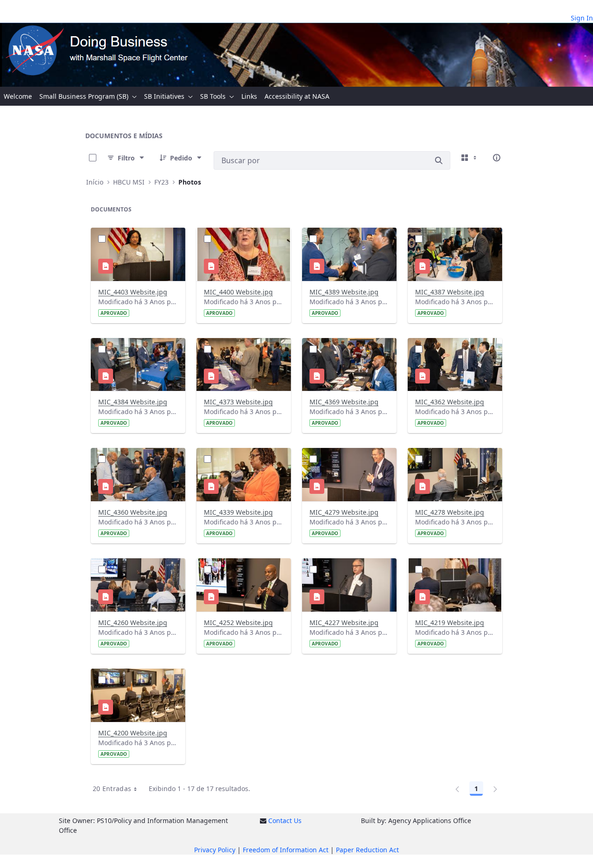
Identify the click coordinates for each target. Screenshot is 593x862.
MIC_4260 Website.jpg (132, 622)
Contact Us (285, 820)
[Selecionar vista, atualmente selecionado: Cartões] (470, 157)
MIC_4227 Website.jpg (344, 622)
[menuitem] (18, 96)
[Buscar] (438, 160)
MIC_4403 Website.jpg (132, 291)
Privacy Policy (214, 849)
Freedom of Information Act (285, 849)
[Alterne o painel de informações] (496, 157)
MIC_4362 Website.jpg (449, 401)
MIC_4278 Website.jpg (449, 512)
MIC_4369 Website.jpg (344, 401)
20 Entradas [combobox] (112, 788)
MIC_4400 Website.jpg (238, 291)
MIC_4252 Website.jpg (238, 622)
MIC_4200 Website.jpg (132, 732)
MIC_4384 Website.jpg (132, 401)
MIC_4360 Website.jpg (132, 512)
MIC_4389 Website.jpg (344, 291)
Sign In (582, 17)
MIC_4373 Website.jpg (238, 401)
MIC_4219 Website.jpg (449, 622)
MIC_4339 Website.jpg (238, 512)
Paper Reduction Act (367, 849)
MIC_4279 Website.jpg (344, 512)
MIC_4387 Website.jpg (449, 291)
